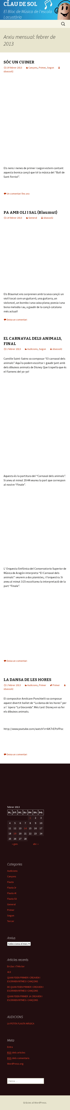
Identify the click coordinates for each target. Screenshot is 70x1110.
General (33, 217)
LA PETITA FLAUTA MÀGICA (20, 1023)
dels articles (16, 1052)
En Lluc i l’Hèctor (16, 966)
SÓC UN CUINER (19, 62)
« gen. (15, 844)
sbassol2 (48, 217)
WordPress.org (15, 1063)
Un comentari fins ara (18, 193)
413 (9, 972)
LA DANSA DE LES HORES (27, 679)
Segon (50, 67)
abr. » (36, 844)
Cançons (33, 67)
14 (25, 828)
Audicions (32, 349)
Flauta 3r (11, 887)
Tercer (10, 921)
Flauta (10, 882)
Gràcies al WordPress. (35, 1102)
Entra (10, 1047)
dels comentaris (18, 1058)
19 (15, 833)
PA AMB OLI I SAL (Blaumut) (30, 212)
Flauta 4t (11, 893)
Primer (42, 67)
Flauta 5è (12, 898)
